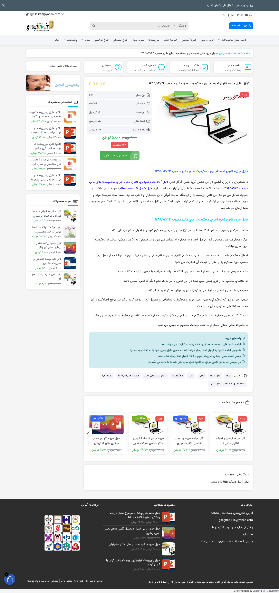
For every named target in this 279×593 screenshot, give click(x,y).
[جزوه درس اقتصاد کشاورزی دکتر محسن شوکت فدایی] (148, 424)
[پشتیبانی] (53, 83)
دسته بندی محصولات (234, 40)
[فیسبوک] (228, 14)
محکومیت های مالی (155, 376)
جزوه (228, 376)
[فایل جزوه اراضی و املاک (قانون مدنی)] (230, 424)
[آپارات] (250, 14)
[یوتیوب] (246, 14)
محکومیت (177, 376)
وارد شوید (216, 482)
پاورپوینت (154, 40)
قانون (201, 376)
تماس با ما (66, 581)
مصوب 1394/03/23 (128, 376)
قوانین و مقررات (94, 581)
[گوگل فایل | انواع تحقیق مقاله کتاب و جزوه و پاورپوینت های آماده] (40, 26)
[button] (3, 5)
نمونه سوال (138, 40)
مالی (191, 376)
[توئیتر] (223, 14)
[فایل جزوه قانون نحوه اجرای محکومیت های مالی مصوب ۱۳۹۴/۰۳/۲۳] (203, 117)
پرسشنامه (71, 40)
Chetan (256, 591)
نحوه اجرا (107, 376)
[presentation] (88, 434)
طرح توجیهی (101, 40)
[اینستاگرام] (241, 14)
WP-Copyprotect (271, 591)
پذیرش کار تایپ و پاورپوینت (42, 581)
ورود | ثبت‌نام (240, 25)
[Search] (94, 26)
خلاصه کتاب (170, 40)
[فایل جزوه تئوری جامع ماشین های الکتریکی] (106, 424)
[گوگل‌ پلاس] (232, 14)
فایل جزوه (215, 376)
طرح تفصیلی (120, 40)
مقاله (87, 40)
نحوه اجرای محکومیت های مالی (227, 384)
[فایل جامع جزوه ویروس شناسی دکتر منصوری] (189, 424)
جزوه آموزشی (189, 40)
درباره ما (78, 581)
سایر (56, 40)
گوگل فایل (94, 112)
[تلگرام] (237, 14)
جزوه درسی (207, 40)
